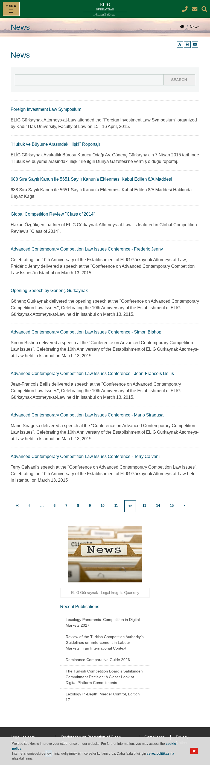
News (194, 27)
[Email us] (195, 44)
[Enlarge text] (180, 44)
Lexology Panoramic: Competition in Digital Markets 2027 (103, 622)
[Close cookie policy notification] (194, 751)
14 (158, 506)
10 (102, 506)
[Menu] (11, 9)
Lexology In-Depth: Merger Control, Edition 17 (103, 697)
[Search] (204, 9)
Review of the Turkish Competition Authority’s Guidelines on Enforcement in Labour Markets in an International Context (105, 642)
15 (172, 506)
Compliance (154, 737)
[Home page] (182, 27)
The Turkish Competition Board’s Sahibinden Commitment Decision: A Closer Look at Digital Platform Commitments (104, 677)
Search (179, 80)
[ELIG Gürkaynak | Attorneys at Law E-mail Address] (195, 9)
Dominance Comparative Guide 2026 (98, 659)
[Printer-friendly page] (187, 44)
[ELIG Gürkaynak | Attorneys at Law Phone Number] (185, 9)
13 (144, 506)
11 (116, 506)
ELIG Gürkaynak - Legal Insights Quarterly (105, 592)
